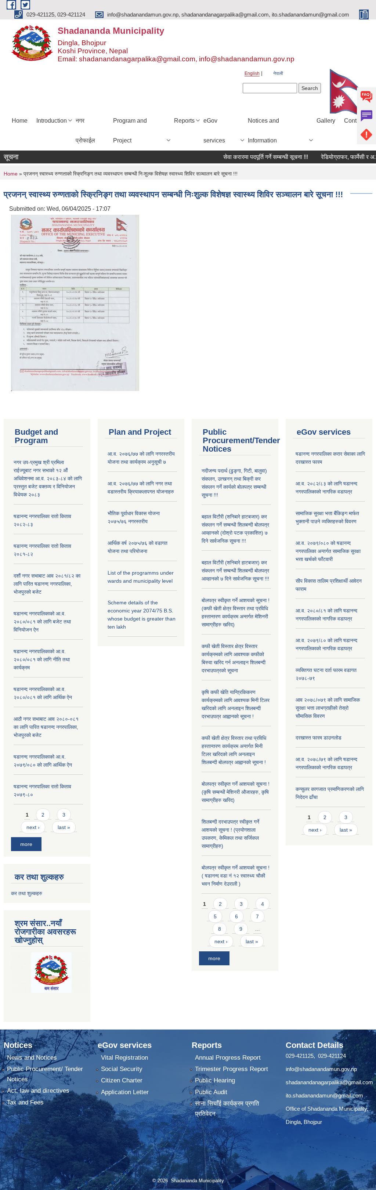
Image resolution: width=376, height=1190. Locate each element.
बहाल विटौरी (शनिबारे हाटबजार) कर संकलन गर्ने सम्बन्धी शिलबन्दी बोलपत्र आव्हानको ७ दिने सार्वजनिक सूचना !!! (235, 571)
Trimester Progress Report (231, 1069)
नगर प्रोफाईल (85, 130)
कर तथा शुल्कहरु (26, 893)
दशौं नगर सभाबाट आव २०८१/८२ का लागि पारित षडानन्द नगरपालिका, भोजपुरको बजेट (47, 584)
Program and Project (130, 130)
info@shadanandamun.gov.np (321, 1069)
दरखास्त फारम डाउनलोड (318, 738)
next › (33, 827)
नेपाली (278, 73)
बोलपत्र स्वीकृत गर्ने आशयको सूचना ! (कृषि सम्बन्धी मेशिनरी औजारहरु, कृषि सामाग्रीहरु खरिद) (236, 792)
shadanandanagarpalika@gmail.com (329, 1082)
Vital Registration (124, 1057)
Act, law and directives (38, 1090)
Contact (354, 120)
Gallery (326, 120)
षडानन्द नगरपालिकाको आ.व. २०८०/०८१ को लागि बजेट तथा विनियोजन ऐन (42, 622)
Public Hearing (215, 1080)
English (252, 73)
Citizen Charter (121, 1080)
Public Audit (211, 1092)
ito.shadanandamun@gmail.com (324, 1095)
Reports (184, 120)
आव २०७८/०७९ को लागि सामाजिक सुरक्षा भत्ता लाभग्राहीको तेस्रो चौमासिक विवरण (328, 708)
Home (20, 120)
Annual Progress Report (228, 1057)
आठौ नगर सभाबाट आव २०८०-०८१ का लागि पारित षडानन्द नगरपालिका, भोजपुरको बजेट (46, 727)
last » (64, 827)
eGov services (214, 130)
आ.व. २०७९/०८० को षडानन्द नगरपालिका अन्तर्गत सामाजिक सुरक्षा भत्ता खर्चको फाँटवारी (328, 551)
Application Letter (125, 1092)
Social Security (121, 1069)
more (26, 844)
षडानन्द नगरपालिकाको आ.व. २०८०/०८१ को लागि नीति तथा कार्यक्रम (42, 659)
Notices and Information (263, 130)
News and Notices (32, 1057)
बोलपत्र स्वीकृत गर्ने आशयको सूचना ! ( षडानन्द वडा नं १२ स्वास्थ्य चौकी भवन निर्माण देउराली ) (236, 876)
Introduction (51, 120)
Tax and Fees (25, 1102)
